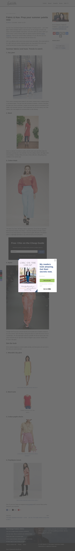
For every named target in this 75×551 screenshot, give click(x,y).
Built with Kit (47, 289)
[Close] (55, 260)
